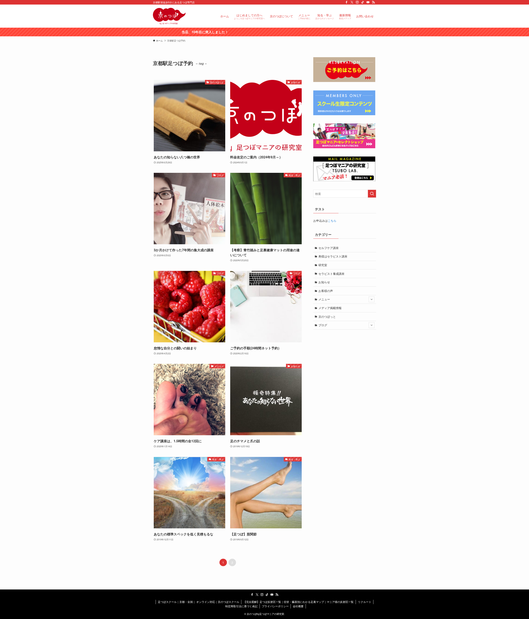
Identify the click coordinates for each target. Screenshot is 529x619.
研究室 (322, 265)
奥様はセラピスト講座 (332, 256)
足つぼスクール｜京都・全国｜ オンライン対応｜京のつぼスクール (198, 602)
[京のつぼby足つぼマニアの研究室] (169, 16)
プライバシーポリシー (275, 606)
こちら (332, 220)
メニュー (324, 299)
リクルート (364, 602)
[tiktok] (362, 2)
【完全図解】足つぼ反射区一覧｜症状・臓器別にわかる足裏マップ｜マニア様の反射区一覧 (298, 602)
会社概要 (298, 606)
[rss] (373, 2)
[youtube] (368, 2)
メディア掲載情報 (330, 308)
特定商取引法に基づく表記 (241, 606)
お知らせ (324, 282)
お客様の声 (325, 291)
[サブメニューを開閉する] (371, 299)
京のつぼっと (327, 316)
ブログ (322, 325)
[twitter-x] (352, 2)
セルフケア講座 (328, 248)
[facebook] (346, 2)
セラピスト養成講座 (331, 274)
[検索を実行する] (372, 194)
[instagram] (357, 2)
